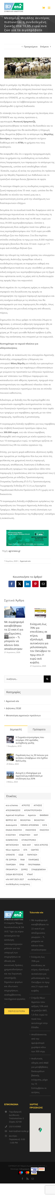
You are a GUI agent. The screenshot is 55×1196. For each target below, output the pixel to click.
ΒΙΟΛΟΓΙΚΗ (39, 820)
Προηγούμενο (31, 46)
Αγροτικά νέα (25, 561)
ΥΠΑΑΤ (30, 874)
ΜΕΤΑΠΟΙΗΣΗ (12, 845)
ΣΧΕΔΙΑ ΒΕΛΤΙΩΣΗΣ (14, 874)
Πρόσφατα (39, 729)
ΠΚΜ (22, 859)
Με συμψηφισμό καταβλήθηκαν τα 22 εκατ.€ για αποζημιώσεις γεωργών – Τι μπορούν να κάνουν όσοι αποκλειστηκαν (40, 935)
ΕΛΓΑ (44, 825)
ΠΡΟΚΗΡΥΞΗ (11, 869)
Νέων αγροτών (13, 850)
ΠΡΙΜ (21, 864)
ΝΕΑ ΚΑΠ (26, 845)
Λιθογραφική (24, 1169)
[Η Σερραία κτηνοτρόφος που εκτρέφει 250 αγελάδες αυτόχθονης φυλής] (10, 737)
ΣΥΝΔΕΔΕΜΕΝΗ (38, 869)
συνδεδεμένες (34, 879)
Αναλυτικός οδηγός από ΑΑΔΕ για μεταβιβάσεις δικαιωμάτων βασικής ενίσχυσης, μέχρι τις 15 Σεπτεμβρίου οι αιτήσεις (40, 1075)
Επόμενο (44, 46)
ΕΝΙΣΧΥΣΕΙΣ (31, 830)
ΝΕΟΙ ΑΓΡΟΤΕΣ (41, 845)
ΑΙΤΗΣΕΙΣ (38, 805)
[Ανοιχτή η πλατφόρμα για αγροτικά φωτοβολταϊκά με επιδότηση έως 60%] (10, 773)
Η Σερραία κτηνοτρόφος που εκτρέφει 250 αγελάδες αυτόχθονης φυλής (30, 740)
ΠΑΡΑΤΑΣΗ (32, 854)
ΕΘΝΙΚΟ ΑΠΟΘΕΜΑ (30, 825)
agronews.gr (14, 550)
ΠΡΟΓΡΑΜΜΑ (34, 864)
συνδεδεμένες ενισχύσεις (18, 884)
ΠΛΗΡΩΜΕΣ (33, 859)
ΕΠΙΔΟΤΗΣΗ (24, 835)
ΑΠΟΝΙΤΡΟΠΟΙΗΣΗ (33, 810)
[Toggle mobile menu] (49, 7)
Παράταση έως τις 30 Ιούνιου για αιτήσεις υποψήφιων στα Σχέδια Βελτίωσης (32, 758)
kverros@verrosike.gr (17, 1131)
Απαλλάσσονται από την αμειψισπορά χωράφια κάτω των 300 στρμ (39, 1043)
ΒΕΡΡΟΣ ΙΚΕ (11, 820)
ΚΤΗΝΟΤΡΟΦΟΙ (29, 840)
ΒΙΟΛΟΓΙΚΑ (25, 820)
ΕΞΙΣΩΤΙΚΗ (11, 835)
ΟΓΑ (25, 850)
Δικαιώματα (11, 825)
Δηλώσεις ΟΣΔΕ (13, 708)
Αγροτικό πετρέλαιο (15, 815)
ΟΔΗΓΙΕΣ (35, 850)
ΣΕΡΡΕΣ (24, 869)
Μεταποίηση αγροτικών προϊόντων (23, 715)
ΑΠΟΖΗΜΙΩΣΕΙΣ (13, 810)
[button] (6, 637)
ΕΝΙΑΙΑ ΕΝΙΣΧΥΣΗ (14, 830)
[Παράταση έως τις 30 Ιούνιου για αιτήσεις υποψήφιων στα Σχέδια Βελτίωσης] (10, 755)
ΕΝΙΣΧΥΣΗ (44, 830)
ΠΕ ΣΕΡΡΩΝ (11, 859)
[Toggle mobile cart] (43, 7)
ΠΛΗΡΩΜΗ (11, 864)
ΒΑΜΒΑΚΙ (44, 815)
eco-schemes (12, 805)
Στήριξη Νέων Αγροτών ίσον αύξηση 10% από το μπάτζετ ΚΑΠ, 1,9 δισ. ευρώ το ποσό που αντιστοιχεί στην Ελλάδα (39, 1012)
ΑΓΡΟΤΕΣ (26, 805)
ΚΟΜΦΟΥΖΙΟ (12, 840)
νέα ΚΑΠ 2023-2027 (15, 879)
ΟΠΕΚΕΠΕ (10, 854)
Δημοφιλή (16, 729)
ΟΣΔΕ (20, 854)
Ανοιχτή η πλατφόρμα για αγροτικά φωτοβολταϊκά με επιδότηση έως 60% (29, 776)
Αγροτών (32, 815)
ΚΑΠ (36, 835)
